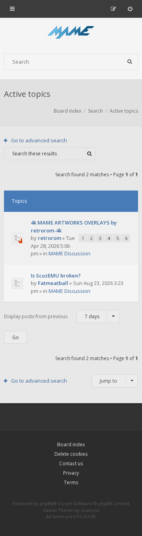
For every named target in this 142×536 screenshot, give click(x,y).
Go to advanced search (39, 140)
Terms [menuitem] (71, 482)
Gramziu (90, 510)
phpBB (46, 503)
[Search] (130, 62)
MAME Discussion (69, 253)
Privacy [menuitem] (71, 473)
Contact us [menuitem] (71, 463)
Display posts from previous (51, 316)
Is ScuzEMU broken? (56, 275)
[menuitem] (130, 8)
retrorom (49, 238)
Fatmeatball (53, 283)
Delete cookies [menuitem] (71, 454)
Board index (71, 444)
